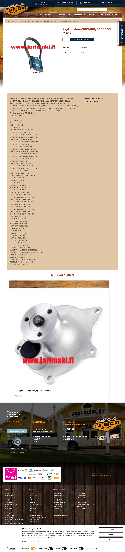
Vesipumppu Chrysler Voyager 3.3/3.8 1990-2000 (35, 391)
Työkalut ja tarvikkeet (84, 498)
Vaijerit (32, 511)
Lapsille (56, 508)
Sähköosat (9, 508)
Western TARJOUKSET (60, 515)
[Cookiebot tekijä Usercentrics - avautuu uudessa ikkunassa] (11, 548)
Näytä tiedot (90, 548)
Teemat (80, 500)
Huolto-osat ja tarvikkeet (13, 498)
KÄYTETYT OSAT (35, 519)
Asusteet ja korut (58, 511)
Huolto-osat (33, 495)
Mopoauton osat (63, 15)
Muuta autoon (10, 517)
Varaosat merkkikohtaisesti (38, 517)
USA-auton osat (46, 15)
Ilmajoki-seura (82, 508)
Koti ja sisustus (58, 506)
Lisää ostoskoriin (82, 39)
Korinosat (9, 502)
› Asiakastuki (96, 473)
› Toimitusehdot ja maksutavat (102, 475)
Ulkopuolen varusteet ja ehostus (15, 513)
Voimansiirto (35, 21)
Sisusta (8, 506)
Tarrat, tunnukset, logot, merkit (15, 511)
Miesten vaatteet (59, 495)
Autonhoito (10, 495)
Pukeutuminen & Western (60, 489)
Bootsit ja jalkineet (59, 502)
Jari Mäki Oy (108, 2)
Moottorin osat (46, 21)
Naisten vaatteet (58, 498)
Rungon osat (33, 506)
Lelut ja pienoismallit (84, 495)
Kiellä (110, 539)
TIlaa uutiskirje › (17, 431)
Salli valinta (110, 534)
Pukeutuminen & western (84, 15)
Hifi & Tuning (34, 500)
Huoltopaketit (34, 498)
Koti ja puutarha (82, 493)
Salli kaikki (111, 529)
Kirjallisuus (10, 500)
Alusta (8, 493)
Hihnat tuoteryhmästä (91, 101)
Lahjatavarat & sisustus (108, 15)
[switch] (50, 548)
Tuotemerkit (57, 493)
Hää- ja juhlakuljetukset (67, 2)
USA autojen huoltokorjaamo (42, 3)
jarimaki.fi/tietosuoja (36, 542)
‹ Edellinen (11, 21)
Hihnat (55, 21)
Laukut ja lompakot (59, 504)
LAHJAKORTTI (34, 521)
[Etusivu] (36, 15)
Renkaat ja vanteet (12, 504)
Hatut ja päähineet (59, 500)
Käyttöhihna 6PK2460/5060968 (68, 21)
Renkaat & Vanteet (35, 504)
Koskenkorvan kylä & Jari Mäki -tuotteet (86, 505)
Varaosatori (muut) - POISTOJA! (15, 523)
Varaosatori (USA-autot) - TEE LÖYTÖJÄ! (14, 520)
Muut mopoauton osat (36, 515)
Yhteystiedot (86, 2)
